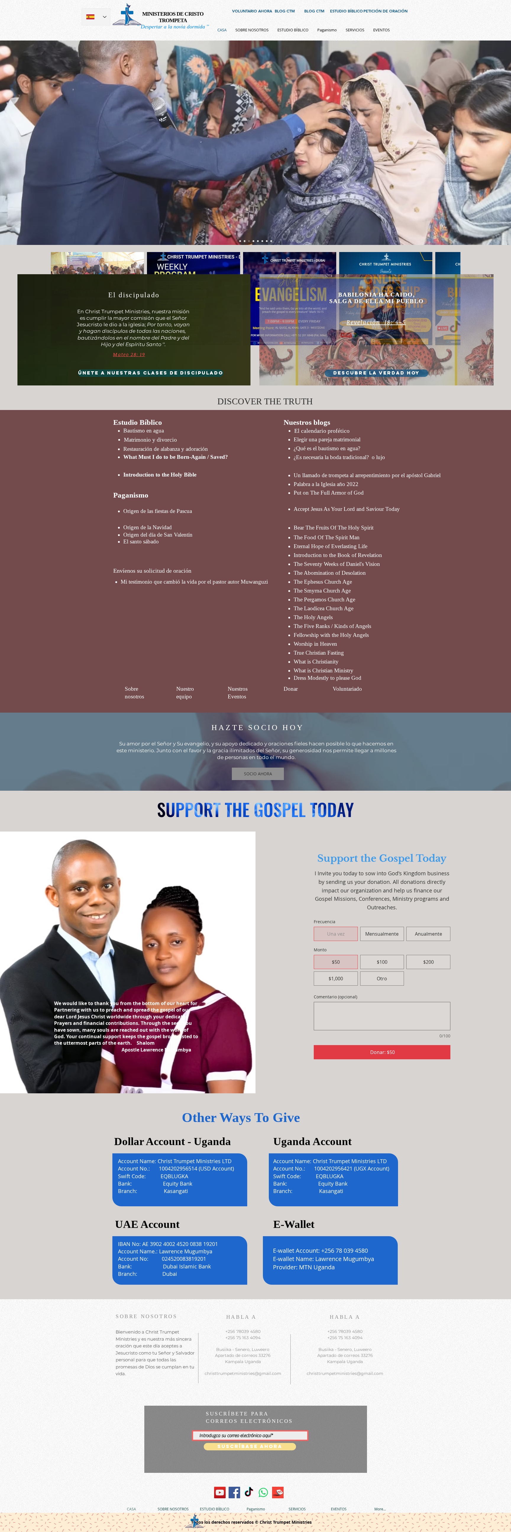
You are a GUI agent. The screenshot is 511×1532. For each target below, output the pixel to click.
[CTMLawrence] (234, 1492)
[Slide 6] (244, 241)
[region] (308, 112)
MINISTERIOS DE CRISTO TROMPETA (172, 17)
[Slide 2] (258, 241)
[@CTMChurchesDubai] (249, 1492)
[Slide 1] (249, 241)
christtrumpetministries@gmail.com (243, 1373)
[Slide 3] (262, 241)
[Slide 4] (267, 241)
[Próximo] (506, 142)
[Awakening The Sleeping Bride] (220, 1492)
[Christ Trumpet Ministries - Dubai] (263, 1492)
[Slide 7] (240, 241)
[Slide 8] (271, 241)
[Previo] (4, 142)
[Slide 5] (253, 241)
